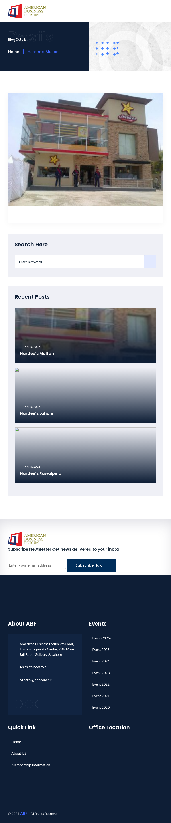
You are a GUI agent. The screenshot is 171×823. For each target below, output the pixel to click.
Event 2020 (101, 707)
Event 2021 (101, 696)
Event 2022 (101, 684)
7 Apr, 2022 (32, 346)
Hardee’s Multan (37, 353)
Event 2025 (101, 649)
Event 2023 (101, 672)
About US (18, 753)
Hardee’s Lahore (36, 413)
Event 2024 (101, 661)
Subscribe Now (89, 565)
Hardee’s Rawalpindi (41, 473)
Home (13, 51)
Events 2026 (101, 638)
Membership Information (30, 765)
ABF (24, 813)
